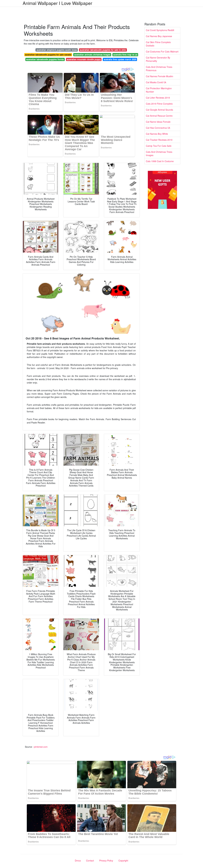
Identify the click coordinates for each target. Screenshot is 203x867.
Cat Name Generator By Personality (158, 59)
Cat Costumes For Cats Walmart (162, 51)
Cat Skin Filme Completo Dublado (158, 44)
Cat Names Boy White (157, 133)
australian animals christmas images (92, 54)
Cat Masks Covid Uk (156, 82)
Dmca (78, 860)
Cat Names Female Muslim (159, 76)
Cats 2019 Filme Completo (159, 103)
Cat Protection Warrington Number (159, 90)
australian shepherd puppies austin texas (56, 49)
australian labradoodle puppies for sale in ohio (103, 49)
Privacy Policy (106, 860)
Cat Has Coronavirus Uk (158, 127)
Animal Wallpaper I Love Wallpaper (57, 3)
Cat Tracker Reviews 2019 (159, 139)
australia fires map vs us (125, 54)
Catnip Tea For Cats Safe (158, 145)
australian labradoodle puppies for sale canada (48, 54)
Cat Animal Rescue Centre (159, 115)
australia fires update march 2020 (120, 59)
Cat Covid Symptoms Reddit (160, 30)
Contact (90, 860)
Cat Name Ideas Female (158, 121)
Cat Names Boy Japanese (159, 36)
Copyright (123, 860)
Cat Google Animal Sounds (159, 109)
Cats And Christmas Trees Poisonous (159, 68)
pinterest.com (41, 746)
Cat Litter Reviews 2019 (158, 97)
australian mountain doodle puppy (84, 59)
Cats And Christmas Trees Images (159, 153)
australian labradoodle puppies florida (45, 59)
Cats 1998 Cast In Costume (160, 161)
